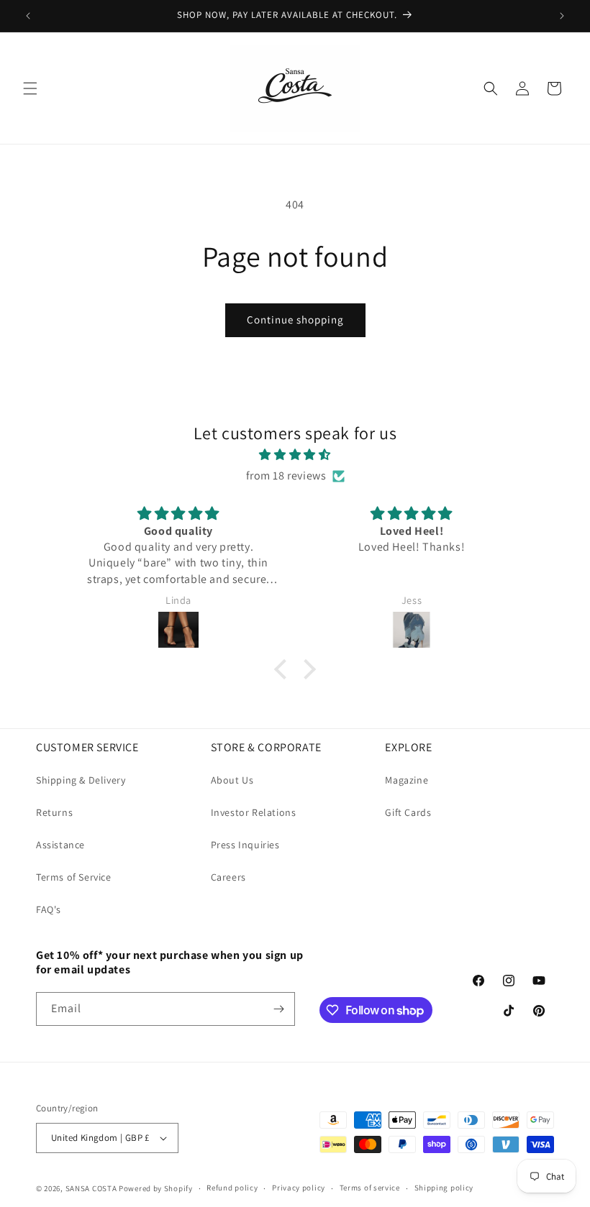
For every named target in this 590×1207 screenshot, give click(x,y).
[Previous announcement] (28, 16)
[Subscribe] (278, 1009)
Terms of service (370, 1188)
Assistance (60, 844)
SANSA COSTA (91, 1188)
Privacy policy (298, 1188)
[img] (295, 455)
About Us (232, 780)
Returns (54, 812)
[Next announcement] (562, 16)
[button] (30, 88)
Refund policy (232, 1188)
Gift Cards (408, 812)
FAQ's (48, 909)
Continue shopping (295, 319)
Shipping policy (444, 1188)
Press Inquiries (245, 844)
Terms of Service (74, 877)
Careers (228, 877)
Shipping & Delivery (80, 780)
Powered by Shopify (156, 1188)
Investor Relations (253, 812)
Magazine (406, 780)
